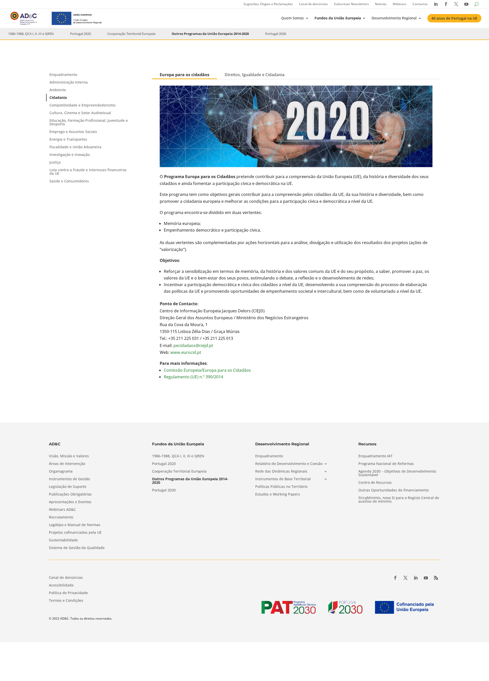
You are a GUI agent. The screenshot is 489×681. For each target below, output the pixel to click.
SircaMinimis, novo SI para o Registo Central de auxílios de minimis (398, 500)
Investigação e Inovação (69, 154)
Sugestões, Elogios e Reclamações (268, 4)
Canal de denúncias (313, 4)
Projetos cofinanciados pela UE (75, 533)
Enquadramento (63, 74)
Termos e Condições (66, 601)
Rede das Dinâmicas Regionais (281, 472)
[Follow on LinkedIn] (416, 578)
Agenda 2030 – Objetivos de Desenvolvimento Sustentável (397, 473)
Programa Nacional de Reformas (386, 464)
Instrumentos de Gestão (69, 479)
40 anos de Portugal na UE (454, 18)
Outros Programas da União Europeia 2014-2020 (210, 33)
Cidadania (58, 97)
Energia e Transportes (68, 139)
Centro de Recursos (375, 483)
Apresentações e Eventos (70, 502)
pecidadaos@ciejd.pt (193, 345)
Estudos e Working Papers (277, 494)
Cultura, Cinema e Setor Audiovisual (80, 112)
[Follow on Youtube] (426, 578)
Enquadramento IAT (375, 456)
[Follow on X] (405, 578)
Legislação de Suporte (67, 487)
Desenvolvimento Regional (394, 18)
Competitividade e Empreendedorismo (82, 105)
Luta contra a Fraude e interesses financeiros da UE (88, 171)
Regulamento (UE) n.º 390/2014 (193, 377)
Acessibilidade (61, 585)
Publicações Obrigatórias (70, 494)
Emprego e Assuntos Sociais (73, 131)
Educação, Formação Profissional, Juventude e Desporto (88, 122)
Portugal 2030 (275, 33)
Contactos (420, 4)
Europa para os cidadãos (184, 74)
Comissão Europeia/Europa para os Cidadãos (207, 370)
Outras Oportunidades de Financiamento (393, 490)
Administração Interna (68, 82)
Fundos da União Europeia (338, 18)
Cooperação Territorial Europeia (131, 33)
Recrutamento (61, 517)
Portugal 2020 (80, 33)
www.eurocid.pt (185, 352)
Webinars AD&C (62, 510)
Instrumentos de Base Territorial (283, 479)
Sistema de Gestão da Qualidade (77, 548)
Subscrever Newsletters (351, 4)
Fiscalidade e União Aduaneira (75, 146)
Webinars (399, 4)
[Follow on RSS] (436, 578)
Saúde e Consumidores (69, 181)
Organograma (61, 472)
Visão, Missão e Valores (69, 456)
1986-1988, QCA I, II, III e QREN (31, 33)
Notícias (381, 4)
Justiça (55, 162)
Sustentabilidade (63, 540)
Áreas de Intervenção (67, 464)
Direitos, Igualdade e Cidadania (254, 74)
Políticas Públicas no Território (281, 487)
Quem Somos (292, 18)
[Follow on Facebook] (395, 578)
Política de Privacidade (68, 593)
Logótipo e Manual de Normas (74, 525)
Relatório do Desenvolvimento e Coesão (288, 464)
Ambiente (57, 89)
